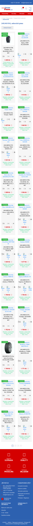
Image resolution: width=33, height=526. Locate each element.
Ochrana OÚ (27, 522)
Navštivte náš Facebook (7, 499)
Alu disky (13, 13)
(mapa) (13, 486)
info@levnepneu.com (26, 2)
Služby (29, 13)
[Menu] (26, 8)
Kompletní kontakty (23, 486)
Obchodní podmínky (23, 491)
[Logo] (7, 8)
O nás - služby (4, 512)
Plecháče (22, 13)
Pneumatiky (5, 13)
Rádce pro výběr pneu (6, 507)
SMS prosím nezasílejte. (9, 492)
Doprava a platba (22, 488)
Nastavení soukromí (17, 522)
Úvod (3, 18)
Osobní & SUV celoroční (20, 18)
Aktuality (3, 510)
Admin (9, 522)
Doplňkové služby (5, 515)
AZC (26, 524)
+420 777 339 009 (15, 2)
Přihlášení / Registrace (23, 498)
